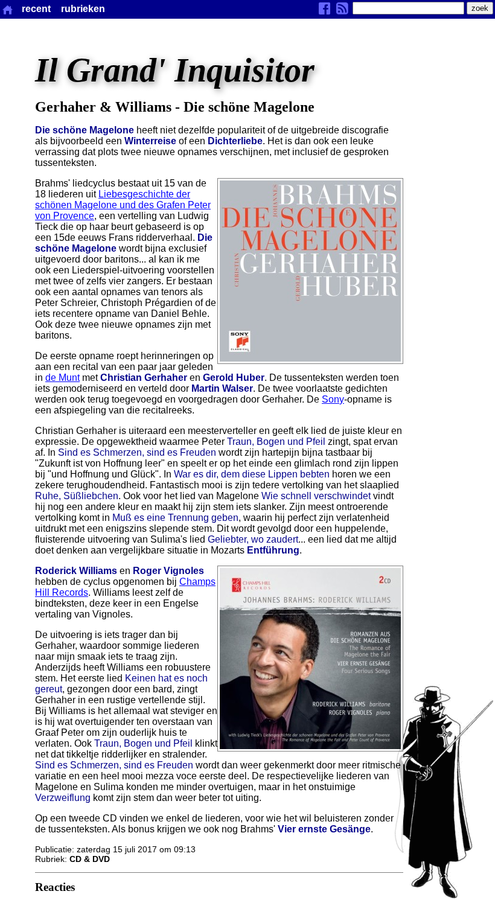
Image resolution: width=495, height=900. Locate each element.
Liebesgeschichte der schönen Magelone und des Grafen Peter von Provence (123, 205)
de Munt (62, 377)
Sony (333, 399)
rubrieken (83, 9)
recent (36, 9)
